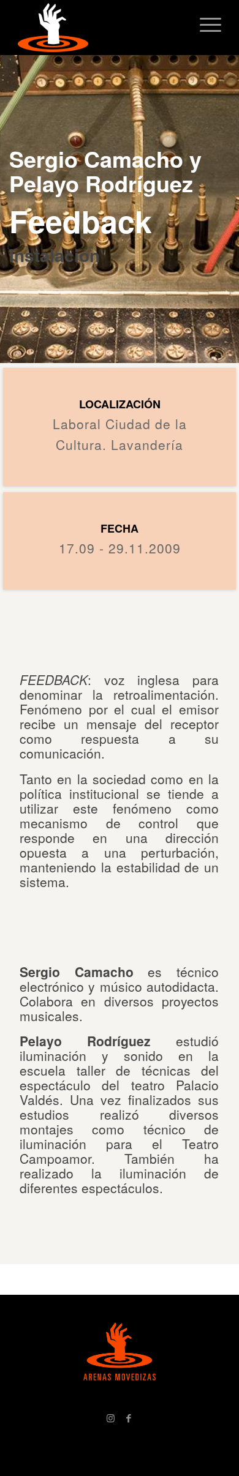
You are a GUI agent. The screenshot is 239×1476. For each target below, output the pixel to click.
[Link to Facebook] (129, 1418)
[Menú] (204, 24)
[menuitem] (204, 24)
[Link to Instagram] (110, 1418)
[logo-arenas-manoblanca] (99, 27)
